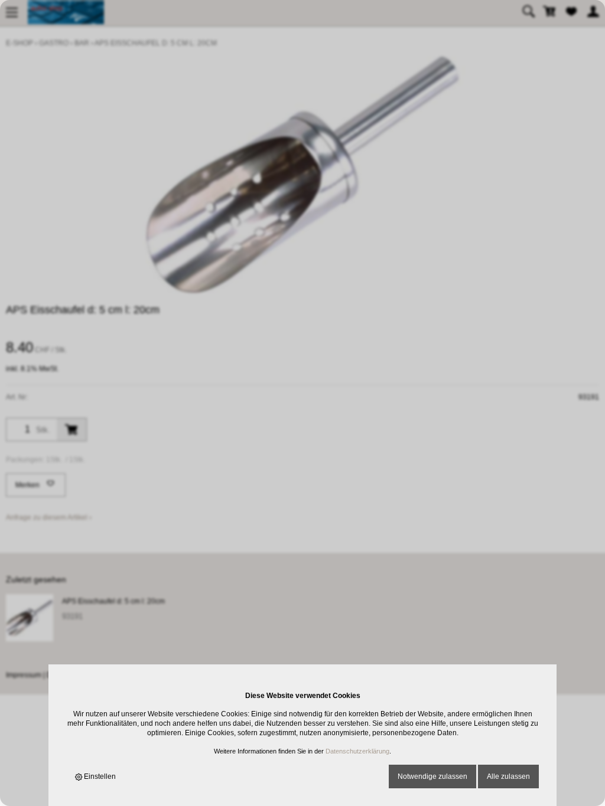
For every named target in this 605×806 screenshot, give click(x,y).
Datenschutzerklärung (357, 751)
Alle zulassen (508, 776)
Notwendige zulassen (432, 776)
